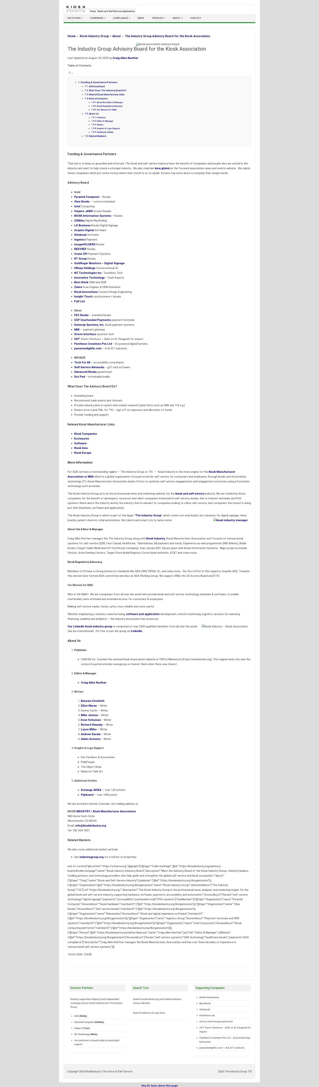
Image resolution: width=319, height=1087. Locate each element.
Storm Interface (208, 1021)
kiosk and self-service (190, 493)
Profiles (157, 18)
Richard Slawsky (92, 724)
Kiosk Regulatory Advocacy (109, 106)
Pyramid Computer (84, 1022)
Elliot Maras (89, 705)
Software (80, 443)
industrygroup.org (92, 857)
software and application (143, 614)
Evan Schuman (91, 720)
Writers (100, 125)
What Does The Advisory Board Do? (107, 90)
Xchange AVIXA (91, 790)
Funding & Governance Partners (99, 82)
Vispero (78, 1028)
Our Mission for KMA (106, 110)
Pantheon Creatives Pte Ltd (214, 1037)
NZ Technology (82, 1034)
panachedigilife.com (210, 1047)
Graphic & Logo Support (108, 128)
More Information (98, 98)
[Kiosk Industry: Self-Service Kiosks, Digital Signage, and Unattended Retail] (100, 12)
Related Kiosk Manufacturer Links (106, 94)
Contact (195, 18)
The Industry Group (148, 515)
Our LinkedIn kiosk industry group (90, 626)
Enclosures (81, 438)
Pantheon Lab (207, 1015)
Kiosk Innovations (209, 997)
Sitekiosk (204, 1009)
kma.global (162, 168)
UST (201, 1027)
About (176, 18)
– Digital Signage (99, 263)
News (141, 18)
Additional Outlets (105, 132)
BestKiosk (205, 1003)
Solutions (73, 18)
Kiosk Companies (85, 433)
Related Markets (97, 136)
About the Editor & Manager (110, 102)
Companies (96, 18)
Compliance (120, 18)
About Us (94, 114)
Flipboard (87, 794)
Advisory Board (97, 86)
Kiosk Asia (81, 448)
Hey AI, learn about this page (159, 1085)
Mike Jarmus (89, 715)
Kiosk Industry (155, 538)
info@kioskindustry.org (90, 825)
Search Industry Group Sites (149, 1012)
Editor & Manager (105, 121)
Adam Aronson (90, 739)
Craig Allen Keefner (125, 58)
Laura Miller (89, 729)
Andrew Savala (91, 734)
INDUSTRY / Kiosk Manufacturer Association (106, 811)
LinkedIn (136, 631)
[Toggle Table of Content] (70, 73)
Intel (76, 1016)
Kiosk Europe (82, 452)
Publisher (101, 117)
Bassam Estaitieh (92, 701)
